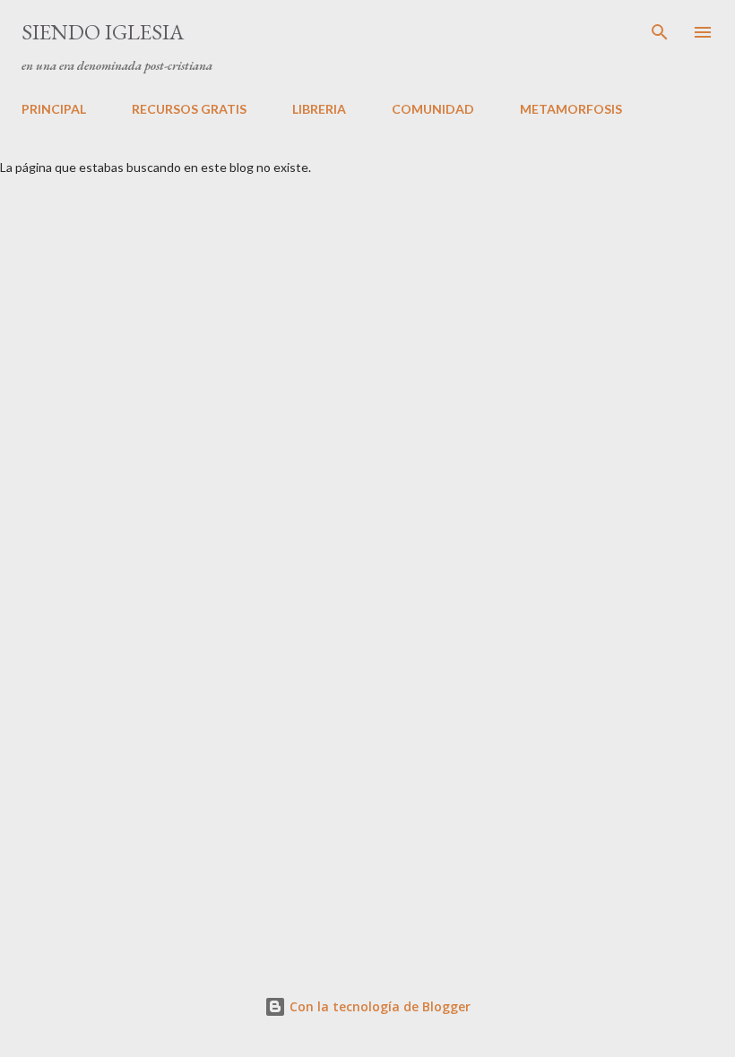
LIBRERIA (319, 108)
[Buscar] (659, 32)
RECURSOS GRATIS (189, 108)
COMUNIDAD (433, 108)
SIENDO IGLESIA (103, 32)
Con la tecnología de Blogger (378, 1006)
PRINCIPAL (54, 108)
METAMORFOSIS (571, 108)
